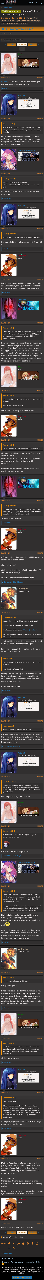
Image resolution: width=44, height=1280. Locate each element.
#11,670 (40, 553)
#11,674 (40, 826)
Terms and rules (17, 1262)
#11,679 (40, 1159)
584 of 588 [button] (22, 44)
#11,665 (40, 279)
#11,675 (40, 886)
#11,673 (40, 776)
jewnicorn (11, 21)
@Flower (25, 630)
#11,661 (40, 78)
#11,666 (40, 323)
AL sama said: (8, 726)
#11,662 (40, 119)
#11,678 (40, 1093)
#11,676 (40, 972)
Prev (12, 44)
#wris (4, 21)
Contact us (6, 1262)
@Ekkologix (6, 81)
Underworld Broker (27, 150)
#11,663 (40, 174)
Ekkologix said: (8, 179)
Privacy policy (29, 1262)
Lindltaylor (7, 18)
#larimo (29, 18)
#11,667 (40, 390)
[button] (2, 2)
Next (32, 44)
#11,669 (40, 501)
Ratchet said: (7, 328)
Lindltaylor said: (8, 781)
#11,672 (40, 721)
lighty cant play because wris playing (29, 21)
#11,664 (40, 229)
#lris (35, 18)
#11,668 (40, 440)
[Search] (40, 2)
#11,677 (40, 1038)
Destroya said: (8, 124)
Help (38, 1262)
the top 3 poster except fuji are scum (14, 23)
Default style (8, 1258)
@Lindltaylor (33, 630)
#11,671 (40, 612)
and (14, 582)
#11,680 (40, 1223)
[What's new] (36, 2)
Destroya (22, 299)
